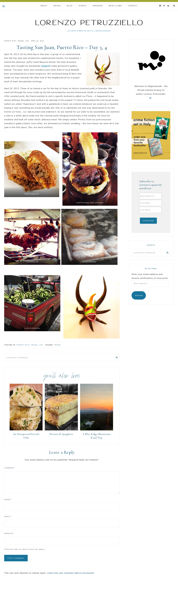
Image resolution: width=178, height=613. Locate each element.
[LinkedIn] (168, 2)
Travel (21, 41)
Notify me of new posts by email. (26, 549)
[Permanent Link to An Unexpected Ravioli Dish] (26, 429)
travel (57, 345)
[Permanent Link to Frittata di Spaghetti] (61, 429)
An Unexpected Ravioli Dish (26, 435)
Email (8, 516)
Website (8, 533)
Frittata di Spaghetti (61, 434)
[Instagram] (160, 2)
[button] (31, 169)
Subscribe (139, 295)
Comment (9, 468)
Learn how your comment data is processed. (70, 573)
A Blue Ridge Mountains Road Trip (96, 435)
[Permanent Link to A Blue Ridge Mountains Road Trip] (96, 429)
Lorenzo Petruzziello (89, 22)
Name (8, 499)
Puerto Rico (10, 41)
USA (27, 41)
